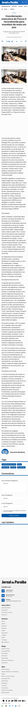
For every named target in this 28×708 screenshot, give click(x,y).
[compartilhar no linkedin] (15, 706)
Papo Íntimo (4, 662)
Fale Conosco (5, 687)
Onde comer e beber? (7, 612)
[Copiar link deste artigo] (19, 706)
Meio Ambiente (5, 642)
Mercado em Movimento (7, 660)
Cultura (3, 623)
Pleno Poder (5, 653)
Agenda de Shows (6, 607)
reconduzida (21, 467)
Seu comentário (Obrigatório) (10, 480)
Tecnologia (4, 639)
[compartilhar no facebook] (12, 706)
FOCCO (19, 464)
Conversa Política (6, 651)
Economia (4, 626)
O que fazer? (5, 610)
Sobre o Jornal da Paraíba (8, 676)
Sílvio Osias (4, 655)
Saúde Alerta (5, 658)
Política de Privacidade (7, 690)
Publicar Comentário (14, 515)
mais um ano (5, 467)
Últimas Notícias (6, 6)
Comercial (4, 685)
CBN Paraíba (5, 681)
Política (20, 6)
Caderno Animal (5, 648)
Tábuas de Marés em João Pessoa (10, 671)
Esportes (14, 6)
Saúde (3, 637)
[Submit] (22, 2)
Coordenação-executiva (8, 464)
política (12, 9)
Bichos (3, 621)
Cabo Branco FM (6, 678)
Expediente (4, 683)
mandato (13, 467)
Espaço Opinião (5, 692)
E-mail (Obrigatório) (7, 503)
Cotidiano (4, 635)
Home (5, 9)
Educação (4, 628)
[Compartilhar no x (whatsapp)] (6, 706)
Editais (3, 674)
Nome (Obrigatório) (7, 495)
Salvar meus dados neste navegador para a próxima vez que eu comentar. (15, 511)
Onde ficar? (4, 614)
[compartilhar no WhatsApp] (2, 706)
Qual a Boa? (5, 632)
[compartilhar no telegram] (9, 706)
